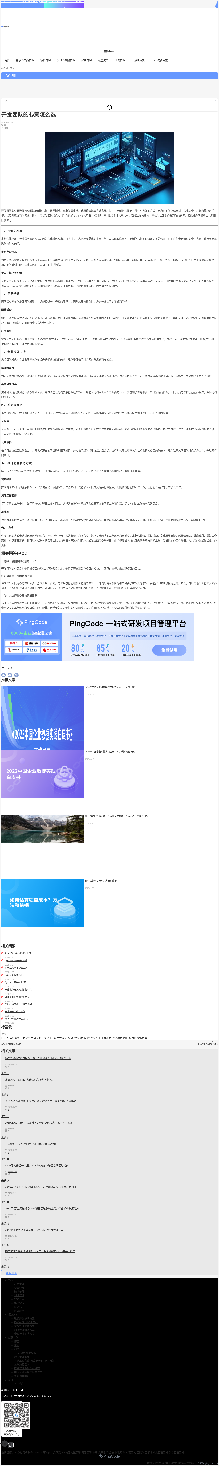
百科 (6, 128)
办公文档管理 (78, 1038)
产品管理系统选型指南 (27, 1368)
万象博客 (81, 1452)
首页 (7, 60)
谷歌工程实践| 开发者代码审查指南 (34, 1360)
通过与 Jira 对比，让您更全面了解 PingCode (22, 1)
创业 (125, 1038)
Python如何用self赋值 (15, 982)
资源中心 (13, 1337)
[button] (109, 51)
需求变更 (14, 1038)
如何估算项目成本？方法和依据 (101, 880)
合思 (111, 1452)
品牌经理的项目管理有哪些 (18, 1004)
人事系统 (103, 1452)
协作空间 (19, 1303)
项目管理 (45, 60)
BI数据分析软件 (24, 1452)
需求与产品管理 (25, 60)
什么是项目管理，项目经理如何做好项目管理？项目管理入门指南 (117, 816)
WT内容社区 (68, 1452)
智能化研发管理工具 (156, 1452)
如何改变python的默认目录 (18, 953)
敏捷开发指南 (28, 1353)
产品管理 (19, 1284)
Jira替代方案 (161, 60)
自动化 (18, 1307)
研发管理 (120, 60)
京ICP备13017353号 (156, 1463)
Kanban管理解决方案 (26, 1322)
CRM (36, 1452)
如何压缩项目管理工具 (16, 968)
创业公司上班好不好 (15, 1011)
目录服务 (19, 1310)
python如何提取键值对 (16, 960)
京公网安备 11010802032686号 (181, 1463)
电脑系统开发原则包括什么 (18, 989)
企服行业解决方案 (24, 1333)
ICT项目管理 (57, 1038)
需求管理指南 (21, 1357)
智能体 (140, 1452)
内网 (67, 1038)
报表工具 (131, 1452)
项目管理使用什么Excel (16, 1019)
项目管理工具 (176, 1452)
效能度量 (103, 60)
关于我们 (19, 1383)
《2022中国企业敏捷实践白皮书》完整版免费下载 (110, 751)
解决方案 (139, 60)
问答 (16, 1349)
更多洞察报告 (21, 1376)
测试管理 (19, 1295)
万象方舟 (92, 1452)
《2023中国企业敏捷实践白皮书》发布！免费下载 (110, 687)
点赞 (8, 668)
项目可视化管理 (138, 1038)
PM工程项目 (105, 1038)
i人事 (43, 1452)
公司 (10, 1380)
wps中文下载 (53, 1452)
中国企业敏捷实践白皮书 (28, 1372)
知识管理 (86, 60)
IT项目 (5, 1038)
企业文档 (92, 1038)
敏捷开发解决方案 (24, 1318)
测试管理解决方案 (24, 1330)
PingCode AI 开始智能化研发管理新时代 (64, 1)
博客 (16, 1341)
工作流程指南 (21, 1364)
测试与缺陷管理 (66, 60)
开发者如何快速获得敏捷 (17, 997)
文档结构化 (42, 1038)
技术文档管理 (28, 1038)
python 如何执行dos (14, 975)
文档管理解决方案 (24, 1326)
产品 (10, 1280)
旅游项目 (117, 1038)
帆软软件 (120, 1452)
